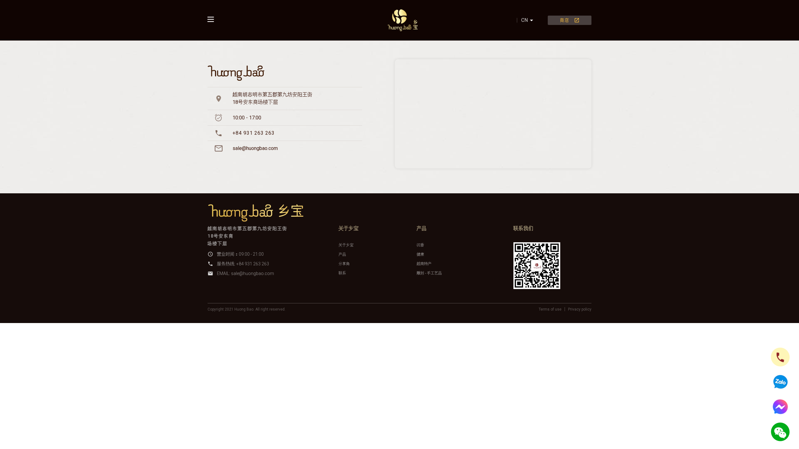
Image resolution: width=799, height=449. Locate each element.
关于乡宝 (346, 245)
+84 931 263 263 (254, 133)
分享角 (344, 264)
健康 (420, 254)
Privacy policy (579, 309)
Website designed (228, 316)
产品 (342, 254)
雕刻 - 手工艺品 (429, 273)
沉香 (420, 245)
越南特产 (424, 264)
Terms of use (550, 309)
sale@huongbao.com (255, 148)
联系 (342, 273)
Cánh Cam (266, 316)
